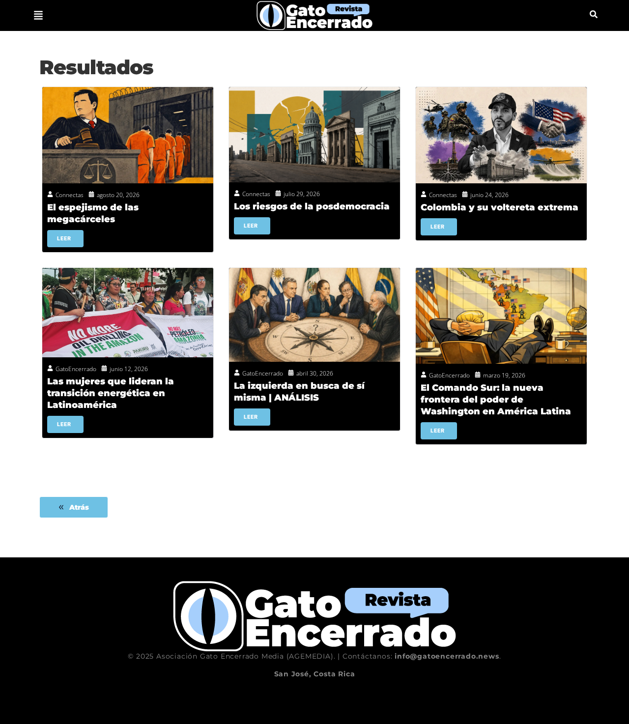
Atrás (79, 507)
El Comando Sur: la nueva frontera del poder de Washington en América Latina (496, 399)
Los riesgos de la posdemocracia (312, 206)
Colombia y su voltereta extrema (499, 207)
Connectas (70, 195)
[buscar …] (593, 15)
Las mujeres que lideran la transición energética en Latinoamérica (110, 393)
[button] (38, 15)
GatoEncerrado (76, 369)
